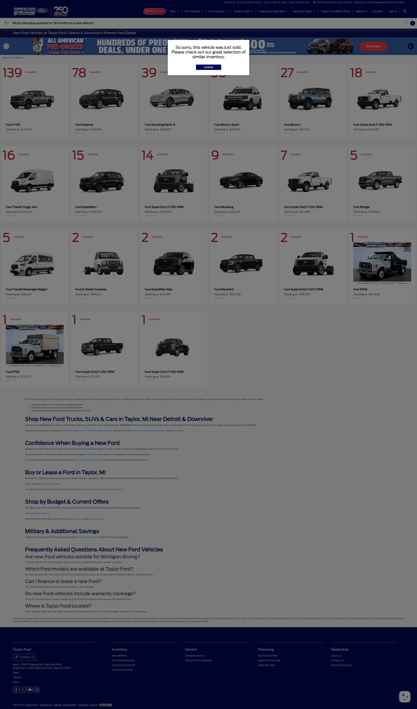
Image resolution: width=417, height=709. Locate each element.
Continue (208, 67)
